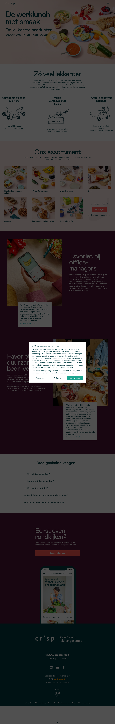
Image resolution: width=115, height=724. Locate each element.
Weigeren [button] (57, 378)
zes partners (41, 356)
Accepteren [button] (75, 378)
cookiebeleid (64, 371)
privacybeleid (50, 371)
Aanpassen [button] (40, 378)
